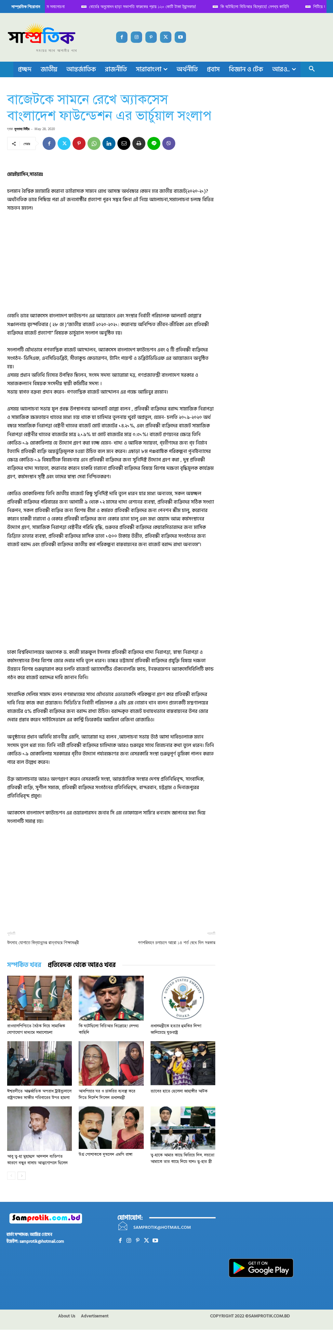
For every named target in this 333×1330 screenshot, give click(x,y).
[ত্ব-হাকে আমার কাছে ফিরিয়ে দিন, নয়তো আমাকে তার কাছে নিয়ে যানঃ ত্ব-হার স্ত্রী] (183, 1128)
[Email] (123, 143)
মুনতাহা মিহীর (21, 128)
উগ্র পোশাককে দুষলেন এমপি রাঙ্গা (105, 1154)
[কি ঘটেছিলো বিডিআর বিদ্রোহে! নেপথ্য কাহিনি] (111, 998)
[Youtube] (180, 37)
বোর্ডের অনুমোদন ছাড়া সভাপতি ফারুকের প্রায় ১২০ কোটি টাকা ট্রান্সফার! (135, 6)
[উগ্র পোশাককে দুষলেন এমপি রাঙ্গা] (111, 1127)
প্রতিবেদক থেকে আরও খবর (82, 965)
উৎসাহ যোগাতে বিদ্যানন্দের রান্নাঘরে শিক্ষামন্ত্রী (43, 943)
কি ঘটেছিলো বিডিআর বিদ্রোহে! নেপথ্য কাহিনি (247, 6)
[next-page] (22, 1176)
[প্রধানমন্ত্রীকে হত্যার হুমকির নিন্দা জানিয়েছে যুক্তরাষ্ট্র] (183, 998)
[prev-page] (11, 1176)
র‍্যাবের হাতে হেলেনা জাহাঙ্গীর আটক (179, 1091)
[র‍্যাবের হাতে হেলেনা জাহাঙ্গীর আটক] (183, 1063)
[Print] (138, 143)
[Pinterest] (151, 37)
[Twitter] (165, 37)
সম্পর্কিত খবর (24, 965)
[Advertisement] (111, 266)
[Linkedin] (108, 143)
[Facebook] (121, 37)
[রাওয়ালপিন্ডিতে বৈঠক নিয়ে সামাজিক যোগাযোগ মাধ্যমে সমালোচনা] (39, 998)
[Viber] (168, 143)
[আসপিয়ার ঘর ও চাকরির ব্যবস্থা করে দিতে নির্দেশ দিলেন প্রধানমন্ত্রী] (111, 1063)
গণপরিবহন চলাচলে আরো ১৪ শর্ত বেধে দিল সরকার (176, 943)
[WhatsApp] (93, 143)
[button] (312, 69)
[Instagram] (136, 37)
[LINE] (153, 143)
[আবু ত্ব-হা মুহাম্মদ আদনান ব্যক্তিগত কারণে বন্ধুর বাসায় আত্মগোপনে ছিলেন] (39, 1128)
